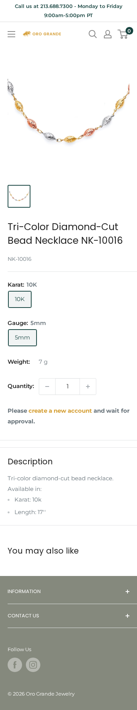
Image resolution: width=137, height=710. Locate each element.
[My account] (108, 34)
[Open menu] (11, 34)
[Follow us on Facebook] (15, 665)
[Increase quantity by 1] (88, 386)
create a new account (60, 410)
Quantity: (21, 386)
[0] (123, 34)
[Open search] (93, 34)
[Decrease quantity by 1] (47, 386)
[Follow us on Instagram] (33, 665)
